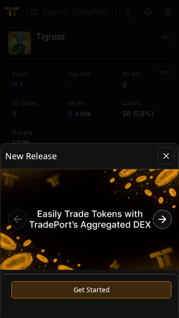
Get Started (92, 289)
